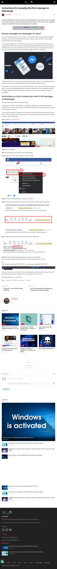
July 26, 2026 (23, 353)
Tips (23, 14)
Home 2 (8, 562)
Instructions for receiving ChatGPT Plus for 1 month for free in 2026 (27, 328)
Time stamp (30, 198)
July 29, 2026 (11, 452)
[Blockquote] (21, 383)
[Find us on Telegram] (10, 529)
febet (18, 565)
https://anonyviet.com (14, 540)
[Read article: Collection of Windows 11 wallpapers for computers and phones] (28, 341)
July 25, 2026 (42, 350)
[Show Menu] (2, 2)
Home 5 (25, 562)
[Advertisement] (28, 472)
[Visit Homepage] (28, 2)
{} (27, 383)
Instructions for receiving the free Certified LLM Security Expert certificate (25, 443)
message (15, 280)
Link (42, 27)
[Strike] (15, 383)
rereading (28, 280)
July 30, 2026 (4, 330)
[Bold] (9, 383)
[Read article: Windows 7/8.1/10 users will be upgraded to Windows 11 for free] (10, 319)
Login (53, 373)
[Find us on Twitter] (6, 529)
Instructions (8, 280)
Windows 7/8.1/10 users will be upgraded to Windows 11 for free (18, 437)
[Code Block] (23, 383)
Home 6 (31, 562)
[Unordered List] (19, 383)
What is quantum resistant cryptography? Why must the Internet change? (25, 455)
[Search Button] (54, 2)
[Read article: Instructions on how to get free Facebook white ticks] (10, 341)
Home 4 (20, 562)
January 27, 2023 (17, 14)
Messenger (21, 280)
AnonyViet (8, 14)
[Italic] (11, 383)
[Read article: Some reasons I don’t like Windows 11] (47, 319)
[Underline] (13, 383)
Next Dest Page (38, 562)
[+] (29, 383)
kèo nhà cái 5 (14, 565)
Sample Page (47, 562)
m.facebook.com (15, 119)
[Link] (25, 383)
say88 (3, 565)
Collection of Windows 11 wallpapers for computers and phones (27, 350)
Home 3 (14, 562)
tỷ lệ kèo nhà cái (8, 565)
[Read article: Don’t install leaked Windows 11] (47, 341)
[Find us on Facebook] (3, 529)
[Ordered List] (17, 383)
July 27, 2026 (42, 330)
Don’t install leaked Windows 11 (47, 348)
